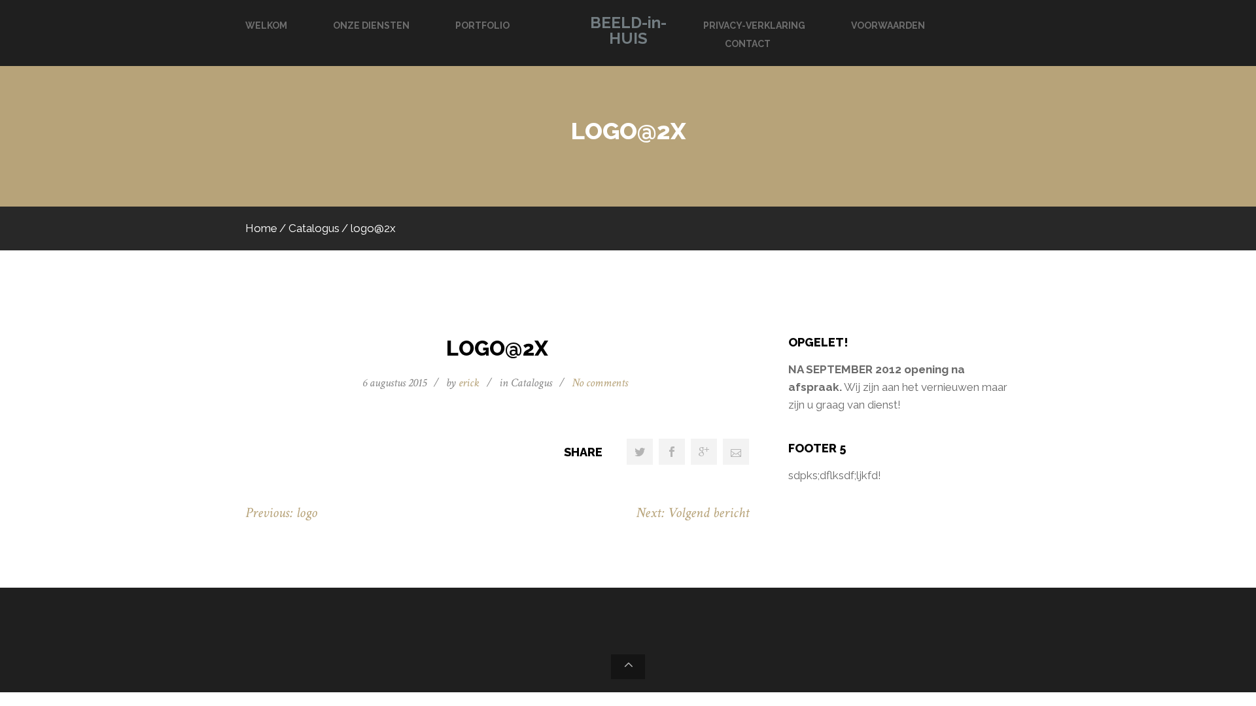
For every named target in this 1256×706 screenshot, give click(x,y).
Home (261, 228)
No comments (600, 382)
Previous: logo (281, 512)
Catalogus (314, 228)
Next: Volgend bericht (692, 512)
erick (469, 382)
